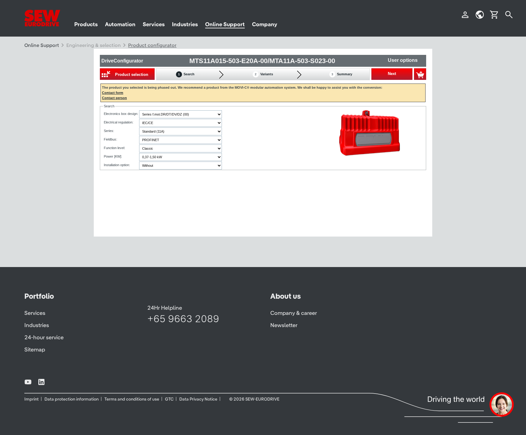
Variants (264, 74)
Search (186, 74)
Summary (341, 74)
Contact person (114, 98)
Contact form (112, 92)
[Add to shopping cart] (420, 74)
